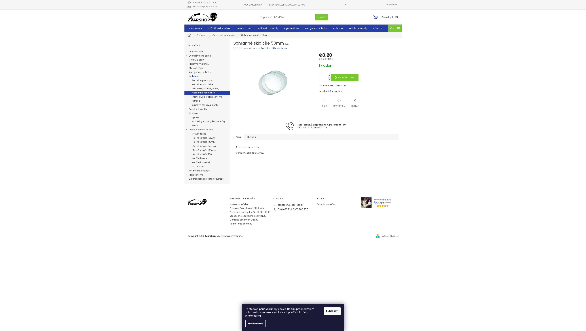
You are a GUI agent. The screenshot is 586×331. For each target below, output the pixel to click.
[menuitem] (194, 28)
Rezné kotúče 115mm (204, 137)
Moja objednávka (252, 4)
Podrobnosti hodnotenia (274, 48)
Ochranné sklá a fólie (203, 92)
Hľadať (322, 17)
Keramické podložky (199, 170)
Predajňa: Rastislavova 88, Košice (286, 4)
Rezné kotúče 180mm (204, 150)
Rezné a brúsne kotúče (201, 129)
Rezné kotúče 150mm (204, 146)
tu (259, 316)
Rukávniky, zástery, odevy (205, 88)
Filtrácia (196, 100)
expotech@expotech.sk (290, 204)
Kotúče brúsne (200, 158)
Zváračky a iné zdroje (200, 55)
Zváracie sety (196, 51)
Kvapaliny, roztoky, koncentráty (208, 121)
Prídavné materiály (199, 63)
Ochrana (194, 76)
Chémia (193, 113)
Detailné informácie (329, 91)
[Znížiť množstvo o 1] (329, 79)
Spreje (195, 117)
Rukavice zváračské (202, 84)
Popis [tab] (238, 137)
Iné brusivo (198, 166)
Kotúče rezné (199, 133)
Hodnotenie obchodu (241, 223)
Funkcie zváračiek (326, 204)
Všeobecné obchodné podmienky (248, 215)
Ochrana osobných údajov (244, 219)
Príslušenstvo (196, 174)
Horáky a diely (196, 59)
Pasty (195, 125)
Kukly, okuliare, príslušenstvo (207, 96)
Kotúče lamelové (201, 162)
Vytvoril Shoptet (390, 235)
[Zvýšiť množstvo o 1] (329, 76)
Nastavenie (255, 323)
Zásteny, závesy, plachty (205, 105)
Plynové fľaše (196, 68)
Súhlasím (332, 311)
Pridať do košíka (346, 77)
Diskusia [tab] (251, 137)
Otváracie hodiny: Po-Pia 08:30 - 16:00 (250, 212)
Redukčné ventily (198, 109)
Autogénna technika (200, 72)
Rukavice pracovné (202, 80)
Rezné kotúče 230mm (204, 154)
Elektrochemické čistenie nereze (206, 178)
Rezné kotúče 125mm (204, 141)
